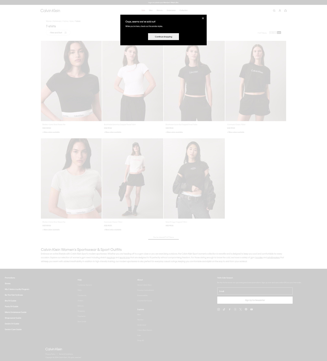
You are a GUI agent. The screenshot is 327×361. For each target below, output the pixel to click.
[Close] (203, 18)
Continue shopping (163, 36)
